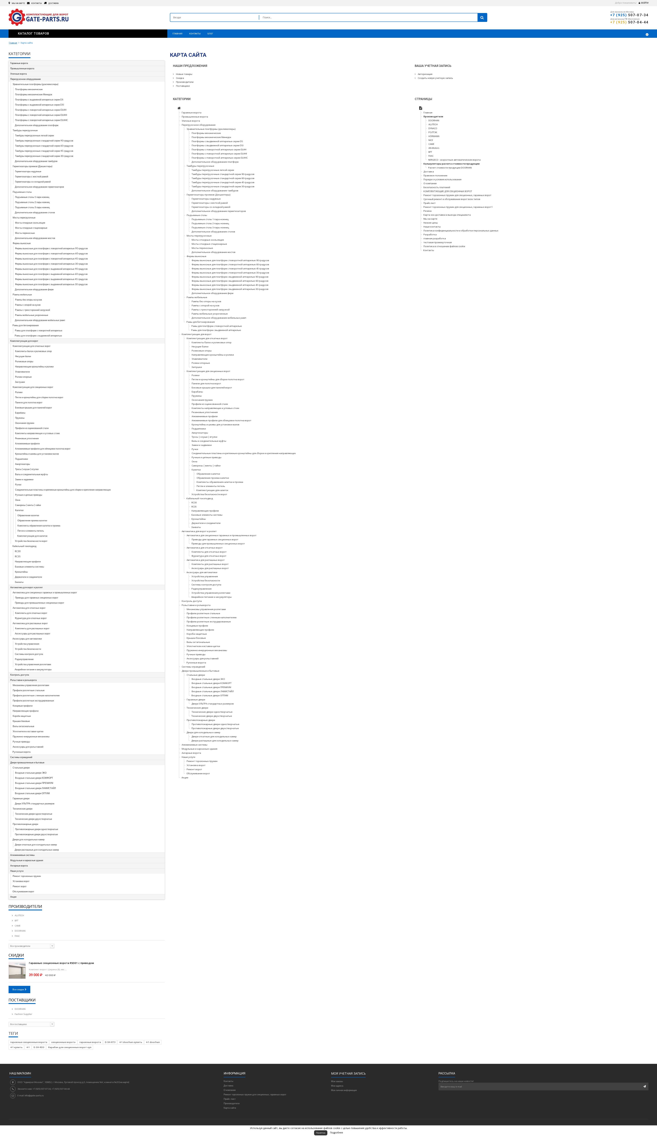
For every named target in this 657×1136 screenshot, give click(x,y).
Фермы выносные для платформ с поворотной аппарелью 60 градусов (51, 253)
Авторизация (424, 74)
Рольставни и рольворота (23, 680)
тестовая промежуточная (437, 242)
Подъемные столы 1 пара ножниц (32, 197)
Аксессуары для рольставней (28, 746)
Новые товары (184, 74)
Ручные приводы (21, 741)
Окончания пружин (24, 423)
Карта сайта (230, 1107)
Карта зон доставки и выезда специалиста (447, 214)
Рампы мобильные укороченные (31, 315)
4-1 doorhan (153, 1042)
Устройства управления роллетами (33, 664)
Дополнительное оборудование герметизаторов (39, 186)
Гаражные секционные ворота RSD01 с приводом (61, 963)
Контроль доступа (19, 674)
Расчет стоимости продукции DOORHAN (450, 167)
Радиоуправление (24, 659)
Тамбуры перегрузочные (25, 130)
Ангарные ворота (19, 865)
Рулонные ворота (21, 751)
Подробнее (336, 1132)
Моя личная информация (344, 1090)
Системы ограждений (21, 757)
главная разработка (434, 238)
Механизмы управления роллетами (31, 685)
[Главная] (179, 108)
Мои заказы (337, 1081)
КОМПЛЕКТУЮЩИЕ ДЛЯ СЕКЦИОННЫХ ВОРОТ (447, 191)
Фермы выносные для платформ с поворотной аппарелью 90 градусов (51, 248)
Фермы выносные (22, 243)
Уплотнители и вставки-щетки (28, 731)
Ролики (18, 392)
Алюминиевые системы (22, 855)
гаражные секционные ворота (28, 1042)
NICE (430, 140)
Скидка (180, 78)
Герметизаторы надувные (28, 171)
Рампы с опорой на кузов (28, 304)
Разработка (430, 234)
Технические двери (22, 808)
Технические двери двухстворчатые (33, 819)
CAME (17, 925)
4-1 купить (16, 1047)
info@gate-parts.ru (34, 1095)
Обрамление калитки (28, 515)
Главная (13, 42)
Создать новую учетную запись (435, 78)
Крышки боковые (21, 721)
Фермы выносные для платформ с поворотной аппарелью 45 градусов (51, 258)
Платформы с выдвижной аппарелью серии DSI (39, 104)
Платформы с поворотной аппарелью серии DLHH (40, 109)
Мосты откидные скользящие (30, 222)
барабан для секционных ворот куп (69, 1047)
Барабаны (20, 412)
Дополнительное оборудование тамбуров (36, 161)
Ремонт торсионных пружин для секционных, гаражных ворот (457, 195)
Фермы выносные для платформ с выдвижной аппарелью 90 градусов (51, 268)
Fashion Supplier (23, 1014)
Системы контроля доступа (29, 654)
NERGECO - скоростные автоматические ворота (454, 159)
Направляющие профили (28, 561)
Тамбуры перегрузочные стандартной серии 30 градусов (44, 156)
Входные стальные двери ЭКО (31, 772)
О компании (430, 183)
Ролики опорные (23, 376)
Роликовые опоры (24, 361)
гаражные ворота (90, 1042)
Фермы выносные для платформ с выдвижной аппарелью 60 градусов (51, 274)
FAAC (17, 935)
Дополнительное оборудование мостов (35, 238)
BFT (16, 920)
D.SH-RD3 (39, 1047)
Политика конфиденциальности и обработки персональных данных (460, 230)
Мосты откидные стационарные (31, 227)
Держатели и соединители (28, 577)
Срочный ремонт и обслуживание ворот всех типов (451, 199)
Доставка (428, 171)
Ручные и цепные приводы (28, 494)
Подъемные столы (22, 192)
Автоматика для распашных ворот (30, 623)
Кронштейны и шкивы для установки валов (37, 453)
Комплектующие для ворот (24, 341)
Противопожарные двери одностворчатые (36, 829)
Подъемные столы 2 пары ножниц (32, 202)
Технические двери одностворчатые (33, 813)
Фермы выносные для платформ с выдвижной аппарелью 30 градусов (51, 284)
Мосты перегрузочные (24, 217)
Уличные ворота (18, 73)
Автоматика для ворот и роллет (26, 587)
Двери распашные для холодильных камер (37, 849)
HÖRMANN (433, 136)
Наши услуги (16, 871)
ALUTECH (19, 915)
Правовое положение (435, 175)
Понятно (320, 1132)
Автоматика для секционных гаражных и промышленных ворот (45, 592)
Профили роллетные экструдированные (33, 700)
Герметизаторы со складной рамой (33, 181)
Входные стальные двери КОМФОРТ (34, 777)
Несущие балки (23, 356)
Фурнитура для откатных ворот (31, 618)
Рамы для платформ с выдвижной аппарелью (38, 335)
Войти (644, 3)
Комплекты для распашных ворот (32, 628)
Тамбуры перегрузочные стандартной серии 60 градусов (44, 145)
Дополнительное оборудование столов (35, 212)
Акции (13, 896)
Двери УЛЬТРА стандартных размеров (34, 803)
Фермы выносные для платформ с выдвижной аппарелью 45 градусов (51, 279)
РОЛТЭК (432, 132)
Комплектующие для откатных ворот (31, 346)
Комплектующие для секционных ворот (33, 387)
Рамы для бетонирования (25, 325)
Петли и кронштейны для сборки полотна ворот (39, 397)
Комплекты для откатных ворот (31, 613)
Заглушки (20, 382)
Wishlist (636, 33)
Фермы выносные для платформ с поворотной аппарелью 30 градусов (51, 263)
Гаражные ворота (19, 63)
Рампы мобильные (22, 294)
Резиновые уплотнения (27, 438)
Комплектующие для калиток (32, 535)
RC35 (18, 556)
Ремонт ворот (20, 886)
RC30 (18, 551)
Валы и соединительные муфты (31, 474)
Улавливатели (22, 371)
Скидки (16, 955)
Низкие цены (430, 222)
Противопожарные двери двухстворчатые (36, 834)
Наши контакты (432, 226)
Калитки (19, 510)
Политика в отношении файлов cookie (444, 246)
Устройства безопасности (28, 649)
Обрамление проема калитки (32, 520)
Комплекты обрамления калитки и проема (38, 525)
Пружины (19, 417)
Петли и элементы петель (30, 530)
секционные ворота (63, 1042)
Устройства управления (27, 643)
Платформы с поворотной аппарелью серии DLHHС (41, 120)
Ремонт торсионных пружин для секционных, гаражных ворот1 (458, 206)
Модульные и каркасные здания (26, 860)
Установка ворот (21, 881)
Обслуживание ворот (23, 891)
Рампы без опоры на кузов (28, 299)
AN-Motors (433, 147)
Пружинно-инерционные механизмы (31, 736)
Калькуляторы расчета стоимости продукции (451, 163)
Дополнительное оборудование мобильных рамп (40, 320)
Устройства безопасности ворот (31, 541)
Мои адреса (337, 1085)
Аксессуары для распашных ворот (32, 633)
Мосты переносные (25, 233)
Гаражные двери (21, 798)
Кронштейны (21, 571)
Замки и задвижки (24, 479)
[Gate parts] (87, 18)
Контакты (428, 250)
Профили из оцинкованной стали (32, 428)
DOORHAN (19, 930)
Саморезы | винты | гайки (28, 505)
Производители (25, 906)
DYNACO (432, 128)
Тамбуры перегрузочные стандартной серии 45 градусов (44, 150)
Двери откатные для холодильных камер (36, 844)
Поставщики (22, 999)
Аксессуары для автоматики (27, 638)
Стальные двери (21, 767)
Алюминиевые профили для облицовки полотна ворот (42, 448)
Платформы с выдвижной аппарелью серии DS (39, 99)
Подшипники (21, 459)
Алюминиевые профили (27, 443)
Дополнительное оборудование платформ (36, 125)
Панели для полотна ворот (28, 402)
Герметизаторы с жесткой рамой (31, 176)
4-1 (28, 1047)
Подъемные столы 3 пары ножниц (32, 207)
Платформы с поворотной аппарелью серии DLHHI (41, 115)
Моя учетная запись (348, 1073)
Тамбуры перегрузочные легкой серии (34, 135)
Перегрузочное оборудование (25, 79)
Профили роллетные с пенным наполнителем (36, 695)
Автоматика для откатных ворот (29, 607)
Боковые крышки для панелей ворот (33, 407)
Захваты (19, 582)
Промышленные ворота (22, 68)
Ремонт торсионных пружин (27, 876)
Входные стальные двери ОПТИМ (32, 793)
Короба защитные (22, 716)
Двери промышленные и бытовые (27, 762)
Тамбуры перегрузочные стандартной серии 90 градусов (44, 140)
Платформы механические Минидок (33, 94)
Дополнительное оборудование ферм (34, 289)
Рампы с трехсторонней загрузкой (32, 310)
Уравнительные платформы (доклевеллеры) (35, 84)
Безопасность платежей (436, 187)
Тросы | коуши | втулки (26, 469)
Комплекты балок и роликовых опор (33, 351)
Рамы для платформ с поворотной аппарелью (38, 330)
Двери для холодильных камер (28, 839)
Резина (427, 210)
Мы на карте (430, 218)
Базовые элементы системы (29, 566)
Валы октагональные (23, 726)
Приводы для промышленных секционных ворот (39, 602)
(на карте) (124, 1082)
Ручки (18, 484)
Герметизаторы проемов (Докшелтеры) (32, 166)
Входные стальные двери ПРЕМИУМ (34, 783)
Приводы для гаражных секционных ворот (36, 597)
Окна (17, 500)
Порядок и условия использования (442, 179)
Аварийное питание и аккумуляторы (33, 669)
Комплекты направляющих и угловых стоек (37, 433)
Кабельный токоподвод (24, 546)
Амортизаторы (22, 464)
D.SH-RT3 (110, 1042)
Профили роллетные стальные (28, 690)
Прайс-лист (429, 203)
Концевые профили (23, 705)
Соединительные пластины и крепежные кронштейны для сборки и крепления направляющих (63, 489)
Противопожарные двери (25, 824)
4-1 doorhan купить (130, 1042)
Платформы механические (29, 89)
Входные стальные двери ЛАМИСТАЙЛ (35, 788)
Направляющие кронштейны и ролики (34, 366)
